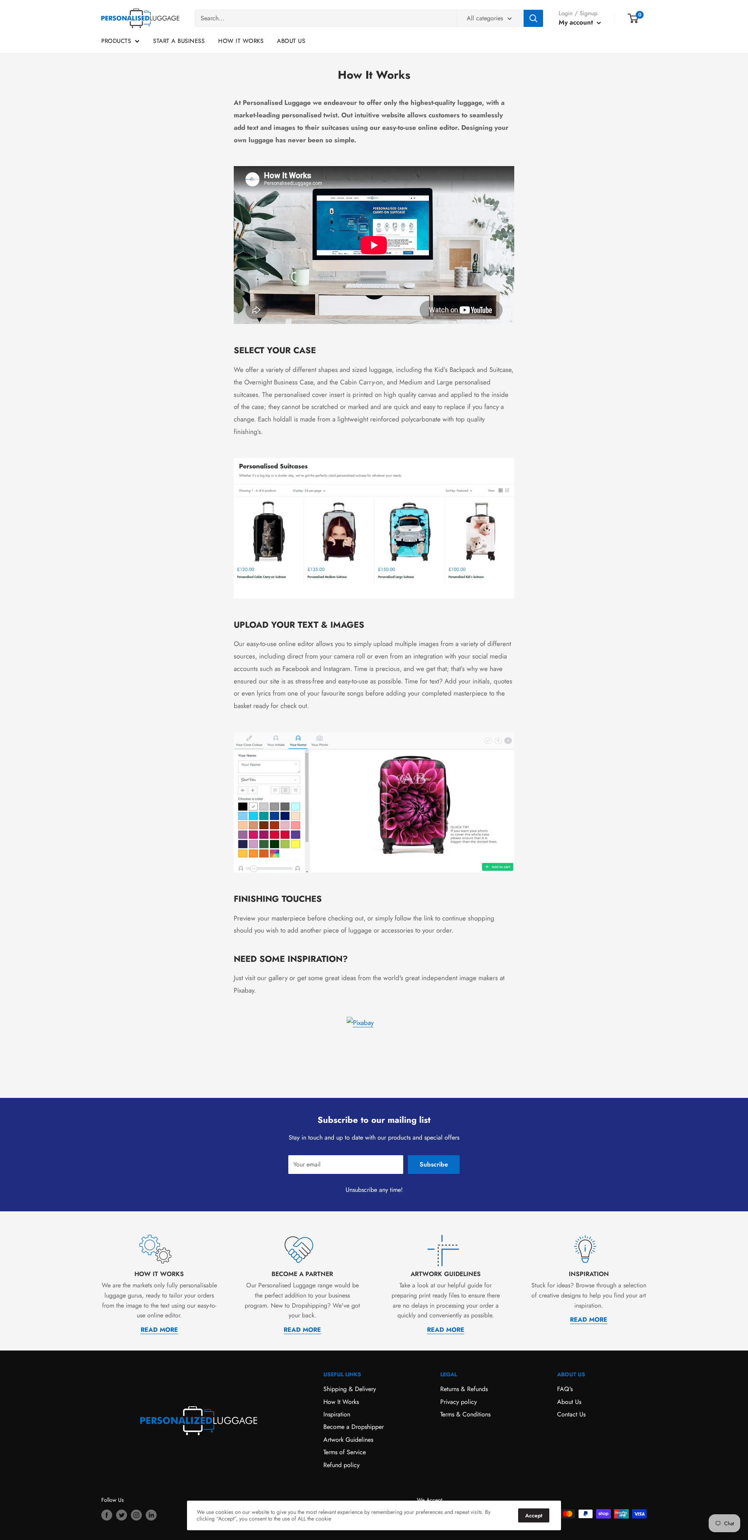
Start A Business (179, 41)
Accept (533, 1515)
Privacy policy (458, 1401)
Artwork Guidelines (348, 1439)
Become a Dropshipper (353, 1426)
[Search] (533, 18)
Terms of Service (344, 1452)
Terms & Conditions (465, 1414)
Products (116, 41)
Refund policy (341, 1464)
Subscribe (434, 1164)
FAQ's (565, 1388)
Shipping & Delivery (349, 1388)
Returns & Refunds (464, 1388)
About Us (291, 41)
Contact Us (571, 1414)
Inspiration (336, 1414)
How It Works (240, 41)
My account (577, 22)
